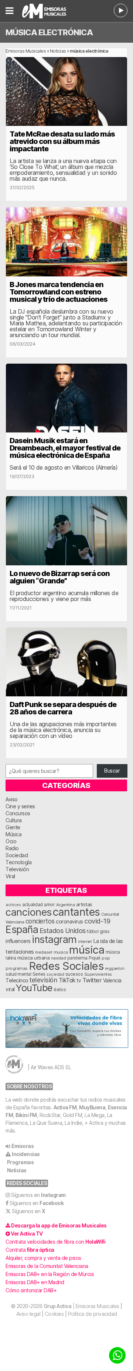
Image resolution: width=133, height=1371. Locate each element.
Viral (10, 876)
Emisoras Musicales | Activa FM (48, 11)
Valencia (112, 980)
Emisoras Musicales (26, 51)
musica (61, 952)
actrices (13, 904)
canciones (29, 912)
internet (85, 941)
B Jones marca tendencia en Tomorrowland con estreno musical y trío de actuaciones (59, 292)
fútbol (92, 931)
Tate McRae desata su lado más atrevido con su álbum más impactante (62, 141)
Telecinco (17, 980)
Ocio (11, 841)
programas (17, 968)
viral (10, 989)
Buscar (112, 770)
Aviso (12, 799)
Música (13, 834)
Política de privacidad (92, 1314)
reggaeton (115, 968)
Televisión (17, 869)
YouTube (34, 987)
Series (39, 974)
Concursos (18, 813)
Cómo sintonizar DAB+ (31, 1290)
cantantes (76, 911)
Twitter (92, 980)
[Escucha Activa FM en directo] (120, 10)
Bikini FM (26, 1115)
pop (106, 958)
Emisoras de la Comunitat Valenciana (47, 1266)
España (22, 929)
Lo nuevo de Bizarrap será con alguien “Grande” (60, 577)
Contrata (30, 1250)
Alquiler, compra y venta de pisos (43, 1258)
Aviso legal (28, 1314)
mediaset (43, 952)
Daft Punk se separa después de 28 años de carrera (63, 708)
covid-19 (97, 921)
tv (78, 980)
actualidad (32, 904)
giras (105, 931)
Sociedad (17, 855)
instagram (54, 939)
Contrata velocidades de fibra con (55, 1242)
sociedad (55, 974)
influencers (18, 941)
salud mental (18, 974)
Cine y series (20, 806)
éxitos (60, 989)
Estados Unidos (63, 930)
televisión (43, 980)
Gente (13, 827)
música (86, 949)
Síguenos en (38, 1195)
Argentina (65, 904)
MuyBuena (92, 1107)
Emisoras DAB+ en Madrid (35, 1282)
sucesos (74, 974)
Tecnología (18, 862)
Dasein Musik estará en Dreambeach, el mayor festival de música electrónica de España (65, 448)
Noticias (58, 51)
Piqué (94, 958)
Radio (12, 848)
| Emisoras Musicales (81, 1306)
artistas (84, 904)
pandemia (77, 958)
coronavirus (69, 921)
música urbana (33, 958)
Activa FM (65, 1107)
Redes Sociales (66, 966)
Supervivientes (98, 974)
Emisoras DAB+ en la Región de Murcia (49, 1274)
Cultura (14, 820)
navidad (58, 958)
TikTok (67, 980)
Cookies (54, 1314)
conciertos (40, 921)
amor (49, 904)
